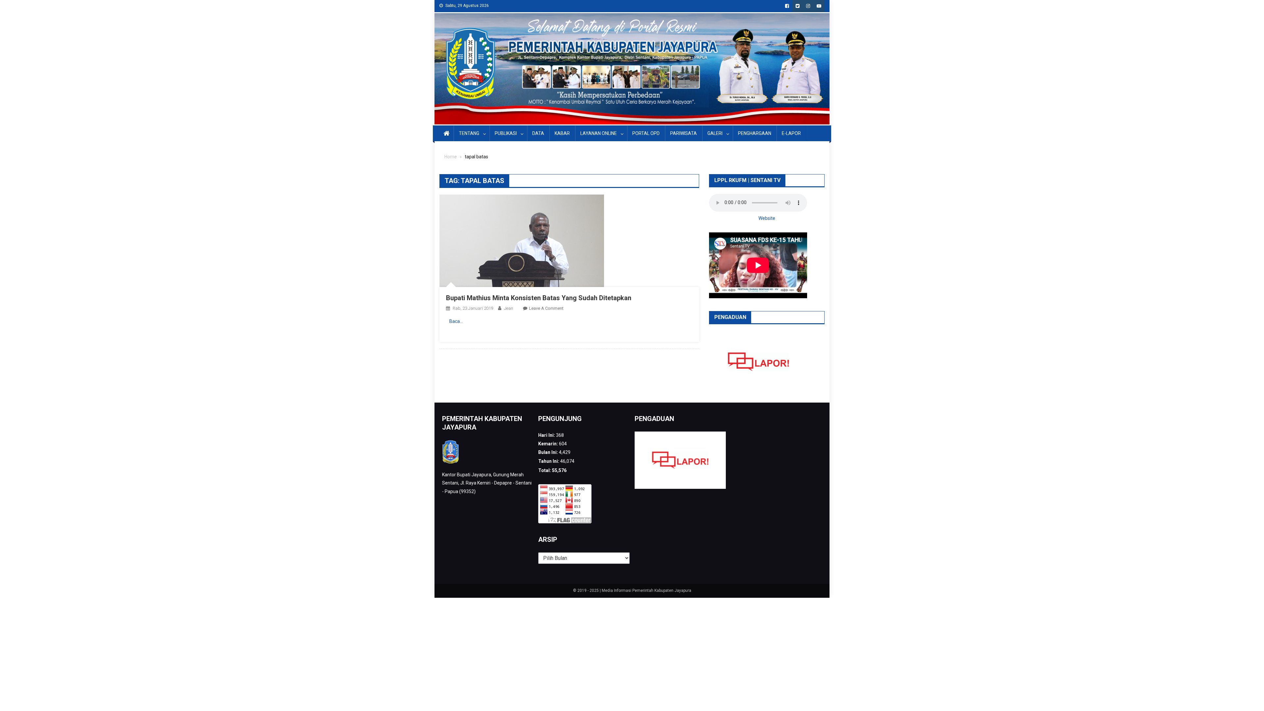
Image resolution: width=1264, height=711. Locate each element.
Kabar (562, 133)
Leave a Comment (546, 308)
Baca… (456, 321)
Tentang (469, 133)
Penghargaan (754, 133)
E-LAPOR (791, 133)
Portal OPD (646, 133)
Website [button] (766, 218)
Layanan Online (598, 133)
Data (538, 133)
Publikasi (506, 133)
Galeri (715, 133)
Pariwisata (683, 133)
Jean (508, 308)
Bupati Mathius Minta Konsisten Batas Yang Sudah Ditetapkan (538, 298)
